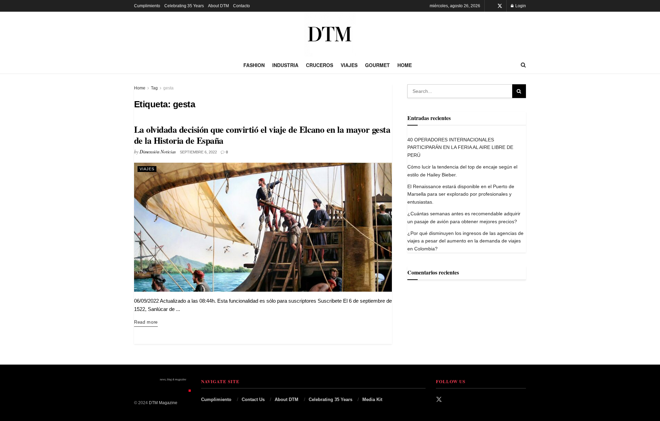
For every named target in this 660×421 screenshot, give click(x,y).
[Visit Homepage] (329, 34)
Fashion (254, 65)
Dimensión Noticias (158, 151)
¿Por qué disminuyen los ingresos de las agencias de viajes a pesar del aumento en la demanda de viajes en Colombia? (465, 240)
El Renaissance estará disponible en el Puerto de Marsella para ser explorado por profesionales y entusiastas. (460, 194)
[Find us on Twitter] (499, 6)
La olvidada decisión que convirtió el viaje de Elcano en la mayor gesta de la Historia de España (262, 135)
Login (520, 5)
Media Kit (372, 399)
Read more (146, 322)
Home (404, 65)
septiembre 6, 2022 (198, 152)
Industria (285, 65)
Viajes (349, 65)
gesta (168, 88)
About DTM (218, 5)
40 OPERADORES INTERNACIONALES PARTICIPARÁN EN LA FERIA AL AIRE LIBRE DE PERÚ (460, 147)
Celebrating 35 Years (184, 5)
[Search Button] (523, 65)
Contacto (241, 5)
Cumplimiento (147, 5)
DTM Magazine (163, 402)
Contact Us (253, 399)
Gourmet (377, 65)
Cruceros (319, 65)
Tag (154, 88)
